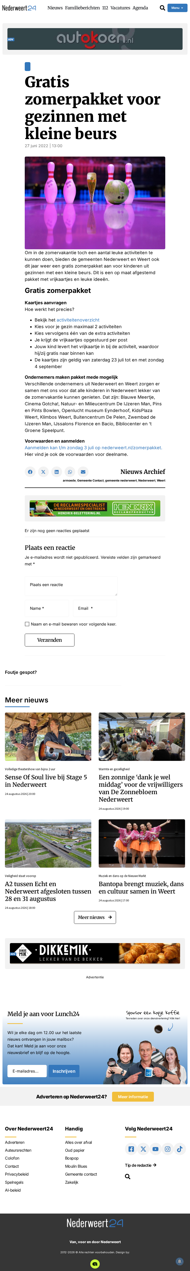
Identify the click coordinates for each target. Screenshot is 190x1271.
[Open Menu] (182, 8)
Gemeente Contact (90, 480)
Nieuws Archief (142, 472)
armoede (69, 480)
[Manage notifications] (180, 1261)
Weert (161, 480)
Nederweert (146, 480)
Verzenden (49, 640)
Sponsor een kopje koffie (153, 1012)
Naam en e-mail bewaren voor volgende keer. (74, 624)
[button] (30, 471)
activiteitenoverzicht (78, 319)
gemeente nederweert (121, 480)
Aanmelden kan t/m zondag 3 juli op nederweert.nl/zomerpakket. (93, 447)
